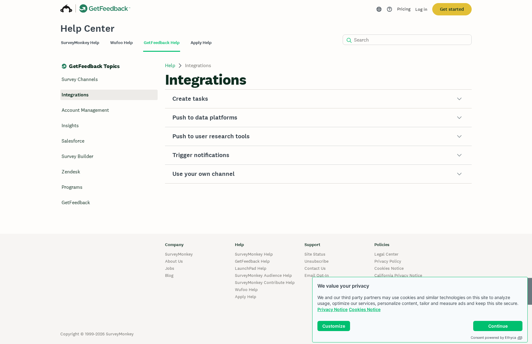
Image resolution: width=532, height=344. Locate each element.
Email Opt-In (316, 275)
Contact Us (315, 268)
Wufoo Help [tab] (121, 43)
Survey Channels (80, 79)
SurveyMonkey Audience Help (263, 275)
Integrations (75, 94)
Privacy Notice (332, 309)
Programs (72, 187)
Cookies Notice (365, 309)
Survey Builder (77, 156)
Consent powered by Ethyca (493, 337)
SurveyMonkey (179, 254)
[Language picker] (379, 9)
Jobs (169, 268)
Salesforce (73, 141)
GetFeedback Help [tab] (161, 43)
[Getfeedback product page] (105, 9)
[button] (318, 99)
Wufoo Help (246, 289)
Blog (169, 275)
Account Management (85, 110)
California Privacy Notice (398, 275)
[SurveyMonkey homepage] (66, 9)
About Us (174, 261)
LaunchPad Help (250, 268)
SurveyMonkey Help (254, 254)
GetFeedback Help (252, 261)
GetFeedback (76, 202)
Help (170, 65)
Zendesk (71, 171)
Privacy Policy (387, 261)
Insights (70, 125)
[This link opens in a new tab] (389, 9)
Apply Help (245, 296)
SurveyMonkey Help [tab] (80, 43)
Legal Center (386, 254)
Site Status (314, 254)
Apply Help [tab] (201, 43)
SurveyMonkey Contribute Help (265, 282)
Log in (421, 9)
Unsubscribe (316, 261)
